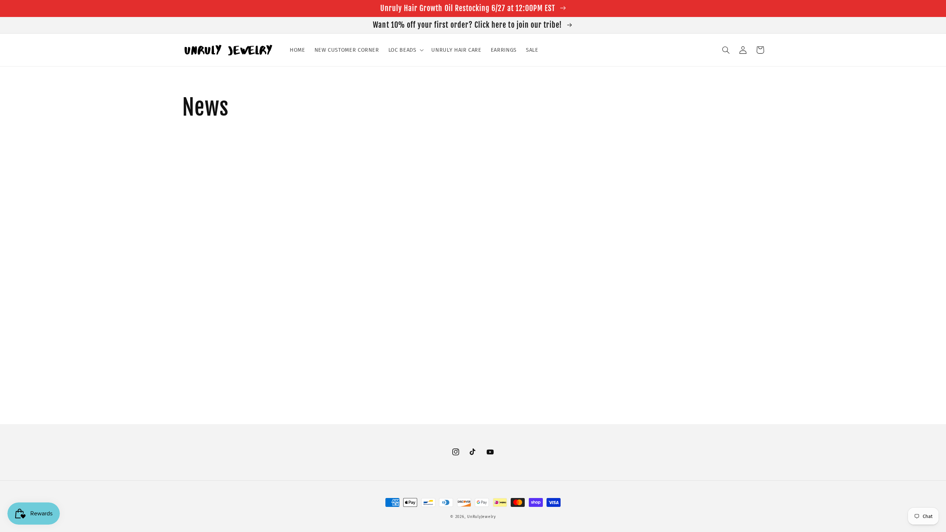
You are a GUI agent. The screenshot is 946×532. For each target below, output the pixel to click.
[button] (405, 50)
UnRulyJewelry (481, 516)
